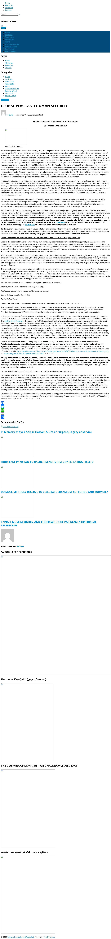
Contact (8, 10)
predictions (30, 225)
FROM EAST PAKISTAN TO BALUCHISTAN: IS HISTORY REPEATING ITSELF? (47, 462)
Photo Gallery (10, 51)
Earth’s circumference (13, 321)
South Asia (9, 37)
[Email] (55, 413)
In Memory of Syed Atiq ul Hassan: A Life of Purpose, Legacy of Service (46, 432)
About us (9, 5)
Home (7, 3)
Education (5, 100)
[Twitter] (55, 406)
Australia (8, 34)
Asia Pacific (9, 39)
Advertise (9, 7)
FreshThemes (49, 937)
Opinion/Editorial (12, 44)
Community (10, 49)
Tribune (10, 115)
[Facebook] (55, 403)
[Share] (55, 417)
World (7, 42)
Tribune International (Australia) (20, 937)
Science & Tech (11, 46)
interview (60, 222)
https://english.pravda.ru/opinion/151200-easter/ (24, 353)
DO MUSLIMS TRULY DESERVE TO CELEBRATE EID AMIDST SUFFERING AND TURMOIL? (54, 492)
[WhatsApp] (55, 410)
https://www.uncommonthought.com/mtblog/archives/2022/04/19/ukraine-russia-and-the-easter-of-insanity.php (63, 351)
